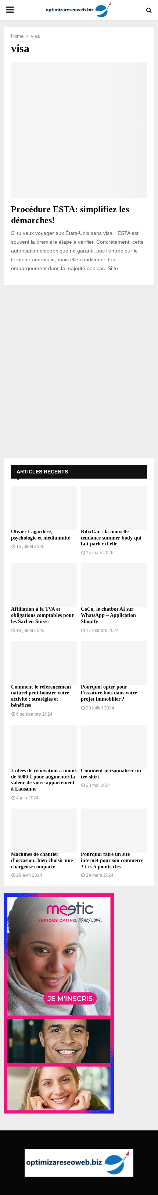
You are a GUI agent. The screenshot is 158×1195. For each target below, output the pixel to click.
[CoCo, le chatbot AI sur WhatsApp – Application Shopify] (114, 585)
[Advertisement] (79, 371)
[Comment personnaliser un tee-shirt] (114, 747)
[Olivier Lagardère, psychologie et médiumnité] (44, 508)
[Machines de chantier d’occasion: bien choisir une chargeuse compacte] (44, 831)
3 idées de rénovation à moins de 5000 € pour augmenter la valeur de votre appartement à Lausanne (43, 780)
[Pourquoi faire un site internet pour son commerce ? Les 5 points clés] (114, 831)
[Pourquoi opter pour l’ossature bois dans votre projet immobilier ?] (114, 663)
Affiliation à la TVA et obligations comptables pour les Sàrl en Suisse (42, 615)
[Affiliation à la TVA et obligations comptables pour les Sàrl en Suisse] (44, 585)
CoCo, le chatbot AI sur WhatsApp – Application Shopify (108, 615)
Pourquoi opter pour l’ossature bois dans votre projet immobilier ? (109, 693)
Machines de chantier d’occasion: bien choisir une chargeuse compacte (42, 860)
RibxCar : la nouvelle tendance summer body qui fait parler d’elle (111, 538)
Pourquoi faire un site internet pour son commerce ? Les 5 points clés (112, 860)
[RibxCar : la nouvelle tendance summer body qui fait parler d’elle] (114, 508)
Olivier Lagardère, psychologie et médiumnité (40, 535)
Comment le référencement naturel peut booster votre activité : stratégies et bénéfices (41, 696)
